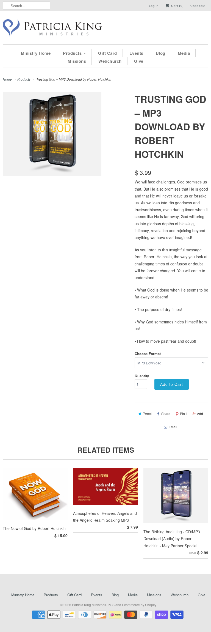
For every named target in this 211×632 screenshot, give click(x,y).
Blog (160, 53)
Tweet (147, 413)
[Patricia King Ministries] (52, 29)
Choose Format (148, 353)
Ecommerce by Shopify (139, 604)
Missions (77, 61)
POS (111, 604)
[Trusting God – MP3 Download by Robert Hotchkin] (52, 134)
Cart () (177, 5)
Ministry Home (36, 53)
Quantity (142, 375)
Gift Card (107, 53)
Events (136, 53)
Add (200, 413)
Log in (154, 5)
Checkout (198, 5)
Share (165, 413)
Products (72, 53)
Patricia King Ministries (89, 604)
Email (173, 426)
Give (138, 61)
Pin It (183, 413)
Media (184, 53)
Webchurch (110, 61)
